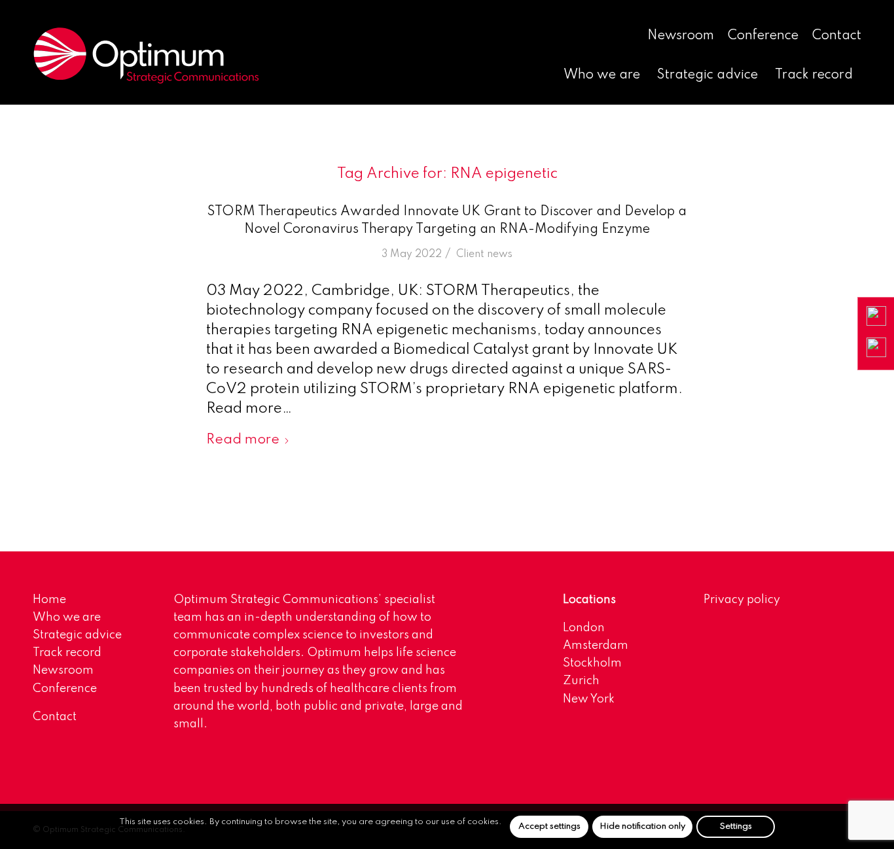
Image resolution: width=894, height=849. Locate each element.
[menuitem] (681, 37)
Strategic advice (77, 635)
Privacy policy (742, 600)
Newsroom (680, 36)
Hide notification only (642, 826)
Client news (484, 254)
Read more (242, 440)
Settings (736, 826)
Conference (763, 36)
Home (49, 600)
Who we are (67, 617)
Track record (67, 653)
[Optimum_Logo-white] (146, 55)
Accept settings (549, 826)
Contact (836, 36)
